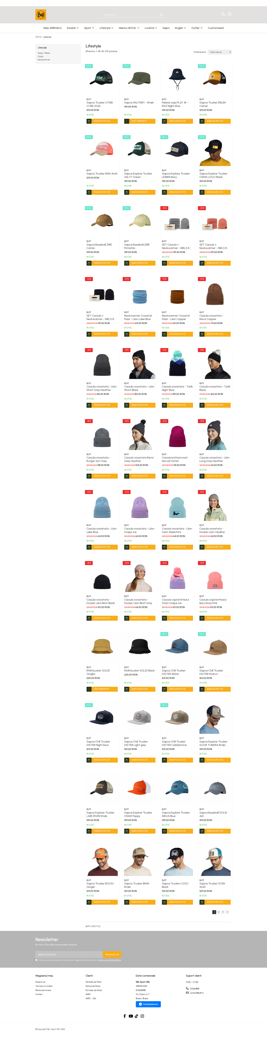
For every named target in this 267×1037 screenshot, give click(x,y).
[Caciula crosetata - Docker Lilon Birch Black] (102, 576)
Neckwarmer (44, 60)
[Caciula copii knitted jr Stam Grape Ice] (177, 576)
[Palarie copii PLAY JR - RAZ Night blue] (177, 79)
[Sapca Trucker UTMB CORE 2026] (102, 79)
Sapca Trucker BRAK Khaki (136, 885)
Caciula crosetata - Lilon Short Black (139, 388)
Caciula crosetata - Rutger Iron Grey (98, 459)
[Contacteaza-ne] (222, 14)
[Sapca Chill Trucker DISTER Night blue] (102, 718)
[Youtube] (130, 1016)
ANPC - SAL (91, 998)
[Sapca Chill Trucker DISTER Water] (177, 647)
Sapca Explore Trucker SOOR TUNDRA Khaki (213, 743)
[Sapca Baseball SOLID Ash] (215, 789)
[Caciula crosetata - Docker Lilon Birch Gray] (139, 576)
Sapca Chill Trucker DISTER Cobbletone (174, 743)
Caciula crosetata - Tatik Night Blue (177, 388)
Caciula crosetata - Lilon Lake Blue (102, 530)
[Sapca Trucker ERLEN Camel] (215, 79)
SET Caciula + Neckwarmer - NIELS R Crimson (213, 246)
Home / (39, 37)
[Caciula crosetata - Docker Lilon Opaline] (215, 505)
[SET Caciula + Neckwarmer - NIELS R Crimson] (215, 221)
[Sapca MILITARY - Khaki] (139, 79)
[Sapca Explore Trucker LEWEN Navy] (177, 150)
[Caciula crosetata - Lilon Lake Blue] (102, 505)
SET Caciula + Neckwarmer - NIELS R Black (100, 317)
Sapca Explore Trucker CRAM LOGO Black (213, 175)
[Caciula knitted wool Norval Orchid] (177, 434)
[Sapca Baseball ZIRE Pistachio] (139, 221)
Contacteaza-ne (150, 1004)
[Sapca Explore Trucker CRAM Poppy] (139, 789)
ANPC (88, 994)
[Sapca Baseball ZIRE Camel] (102, 221)
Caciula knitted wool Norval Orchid (174, 459)
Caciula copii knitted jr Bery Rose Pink (213, 601)
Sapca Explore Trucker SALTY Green (138, 175)
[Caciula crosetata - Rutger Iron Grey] (102, 434)
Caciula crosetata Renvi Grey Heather (139, 459)
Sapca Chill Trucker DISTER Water (174, 672)
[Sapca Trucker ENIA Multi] (102, 150)
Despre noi (40, 982)
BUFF (89, 99)
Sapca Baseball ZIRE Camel (99, 246)
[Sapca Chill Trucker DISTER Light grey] (139, 718)
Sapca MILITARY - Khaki (139, 102)
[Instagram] (142, 1016)
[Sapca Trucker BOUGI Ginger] (102, 860)
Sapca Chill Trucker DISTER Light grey (136, 743)
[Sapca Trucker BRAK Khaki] (139, 860)
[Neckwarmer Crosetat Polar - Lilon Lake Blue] (139, 292)
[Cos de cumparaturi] (229, 14)
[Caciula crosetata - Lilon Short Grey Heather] (102, 363)
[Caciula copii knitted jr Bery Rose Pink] (215, 576)
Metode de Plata (93, 982)
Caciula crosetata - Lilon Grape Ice (139, 530)
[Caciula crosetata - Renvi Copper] (215, 292)
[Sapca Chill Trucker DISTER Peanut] (215, 647)
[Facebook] (124, 1016)
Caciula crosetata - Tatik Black (214, 388)
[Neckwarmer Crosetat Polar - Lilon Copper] (177, 292)
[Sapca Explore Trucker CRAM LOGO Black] (215, 150)
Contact (38, 994)
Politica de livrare (43, 990)
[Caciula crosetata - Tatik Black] (215, 363)
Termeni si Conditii (44, 986)
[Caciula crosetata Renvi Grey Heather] (139, 434)
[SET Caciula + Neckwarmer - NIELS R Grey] (177, 221)
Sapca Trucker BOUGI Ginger (100, 885)
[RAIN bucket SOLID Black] (139, 647)
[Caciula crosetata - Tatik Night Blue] (177, 363)
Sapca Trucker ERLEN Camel (212, 104)
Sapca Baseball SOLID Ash (213, 814)
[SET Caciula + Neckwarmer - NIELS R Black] (102, 292)
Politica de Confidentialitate (109, 960)
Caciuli (40, 56)
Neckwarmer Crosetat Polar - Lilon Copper (176, 317)
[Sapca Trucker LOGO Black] (177, 860)
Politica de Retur (93, 986)
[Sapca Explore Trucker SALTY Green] (139, 150)
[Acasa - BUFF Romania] (50, 14)
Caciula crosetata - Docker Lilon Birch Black (101, 601)
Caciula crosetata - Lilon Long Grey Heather (214, 459)
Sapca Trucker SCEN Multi (212, 885)
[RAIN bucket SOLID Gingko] (102, 647)
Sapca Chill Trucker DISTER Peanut (211, 672)
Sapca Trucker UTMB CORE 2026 (100, 104)
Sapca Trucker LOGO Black (175, 885)
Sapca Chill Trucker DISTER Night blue (98, 743)
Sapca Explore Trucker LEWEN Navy (176, 175)
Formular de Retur (94, 990)
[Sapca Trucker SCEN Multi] (215, 860)
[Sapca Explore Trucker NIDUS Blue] (177, 789)
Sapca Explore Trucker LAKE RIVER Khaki (100, 814)
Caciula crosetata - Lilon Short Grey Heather (102, 388)
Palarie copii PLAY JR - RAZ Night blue (175, 104)
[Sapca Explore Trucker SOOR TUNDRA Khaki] (215, 718)
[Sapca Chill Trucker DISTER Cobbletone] (177, 718)
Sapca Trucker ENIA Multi (102, 173)
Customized (216, 28)
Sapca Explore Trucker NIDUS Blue (176, 814)
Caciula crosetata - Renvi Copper (211, 317)
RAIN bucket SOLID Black (139, 670)
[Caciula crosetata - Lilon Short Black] (139, 363)
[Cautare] (161, 14)
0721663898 (194, 989)
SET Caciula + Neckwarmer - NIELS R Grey (175, 246)
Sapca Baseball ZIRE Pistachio (137, 246)
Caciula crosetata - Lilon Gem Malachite (177, 530)
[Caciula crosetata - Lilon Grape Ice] (139, 505)
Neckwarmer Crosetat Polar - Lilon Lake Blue (138, 317)
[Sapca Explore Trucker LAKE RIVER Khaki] (102, 789)
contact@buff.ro (196, 993)
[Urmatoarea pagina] (227, 912)
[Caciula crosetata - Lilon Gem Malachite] (177, 505)
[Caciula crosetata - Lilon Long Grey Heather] (215, 434)
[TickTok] (136, 1016)
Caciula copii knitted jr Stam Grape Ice (175, 601)
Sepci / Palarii (44, 53)
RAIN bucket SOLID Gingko (98, 672)
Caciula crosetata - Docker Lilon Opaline (212, 530)
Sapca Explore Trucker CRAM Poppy (138, 814)
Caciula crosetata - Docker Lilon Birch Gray (138, 601)
